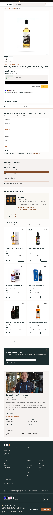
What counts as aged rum (21, 216)
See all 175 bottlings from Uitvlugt (14, 341)
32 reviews (35, 253)
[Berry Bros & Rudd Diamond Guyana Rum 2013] (38, 312)
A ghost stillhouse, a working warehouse (27, 209)
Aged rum (6, 64)
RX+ (40, 470)
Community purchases (18, 106)
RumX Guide (27, 106)
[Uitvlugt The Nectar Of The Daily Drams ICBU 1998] (38, 238)
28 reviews (35, 327)
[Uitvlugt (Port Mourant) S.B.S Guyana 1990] (15, 275)
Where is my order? (8, 481)
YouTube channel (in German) (13, 416)
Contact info (6, 485)
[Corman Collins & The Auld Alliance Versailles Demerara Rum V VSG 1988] (15, 238)
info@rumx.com (8, 450)
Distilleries (28, 468)
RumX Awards (7, 467)
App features (41, 465)
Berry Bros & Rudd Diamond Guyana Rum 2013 (38, 323)
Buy (5, 106)
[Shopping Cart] (47, 4)
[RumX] (9, 4)
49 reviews (35, 290)
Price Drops (28, 475)
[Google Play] (47, 499)
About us (41, 460)
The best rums (7, 463)
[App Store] (44, 499)
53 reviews (13, 290)
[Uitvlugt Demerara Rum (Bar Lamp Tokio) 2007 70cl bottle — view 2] (11, 58)
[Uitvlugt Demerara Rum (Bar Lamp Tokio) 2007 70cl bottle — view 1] (6, 58)
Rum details (9, 106)
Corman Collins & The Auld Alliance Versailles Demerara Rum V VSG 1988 (15, 249)
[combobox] (29, 4)
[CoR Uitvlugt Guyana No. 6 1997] (38, 275)
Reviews (40, 462)
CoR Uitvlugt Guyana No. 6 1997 (36, 285)
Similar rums (33, 106)
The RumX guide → (36, 153)
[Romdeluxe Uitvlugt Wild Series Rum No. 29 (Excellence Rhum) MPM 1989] (15, 312)
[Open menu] (5, 4)
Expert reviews (29, 463)
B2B (40, 467)
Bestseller (6, 462)
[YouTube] (11, 454)
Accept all (46, 509)
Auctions (6, 465)
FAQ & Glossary (29, 462)
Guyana (7, 120)
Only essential (34, 509)
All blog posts (29, 465)
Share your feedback (8, 483)
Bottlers (28, 470)
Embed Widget (42, 468)
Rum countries (29, 467)
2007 (6, 146)
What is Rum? (29, 460)
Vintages (28, 472)
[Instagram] (8, 454)
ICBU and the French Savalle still (26, 211)
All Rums (6, 460)
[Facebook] (5, 454)
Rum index (28, 474)
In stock (8, 78)
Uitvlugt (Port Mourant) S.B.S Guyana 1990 (15, 286)
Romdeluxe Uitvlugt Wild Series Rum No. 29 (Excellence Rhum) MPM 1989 (15, 323)
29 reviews (13, 253)
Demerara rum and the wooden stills (23, 214)
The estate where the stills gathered (26, 207)
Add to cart (26, 82)
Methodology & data (43, 463)
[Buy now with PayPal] (44, 86)
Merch (5, 468)
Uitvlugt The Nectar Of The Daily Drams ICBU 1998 (36, 249)
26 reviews (13, 327)
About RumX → (11, 413)
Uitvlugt (7, 125)
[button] (26, 33)
